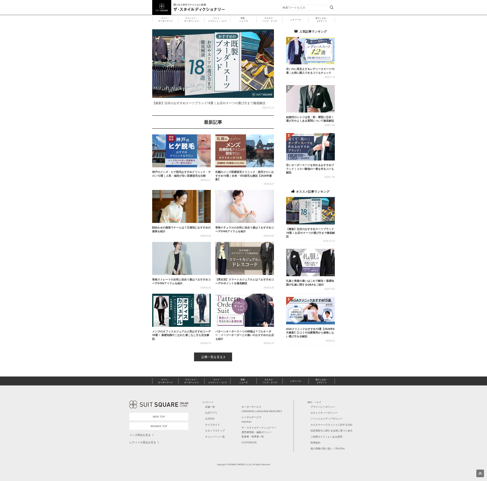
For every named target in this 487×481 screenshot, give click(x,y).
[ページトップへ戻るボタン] (480, 473)
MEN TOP (159, 416)
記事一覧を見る (212, 357)
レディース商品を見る (142, 442)
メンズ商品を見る (140, 435)
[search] (332, 7)
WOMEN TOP (158, 426)
